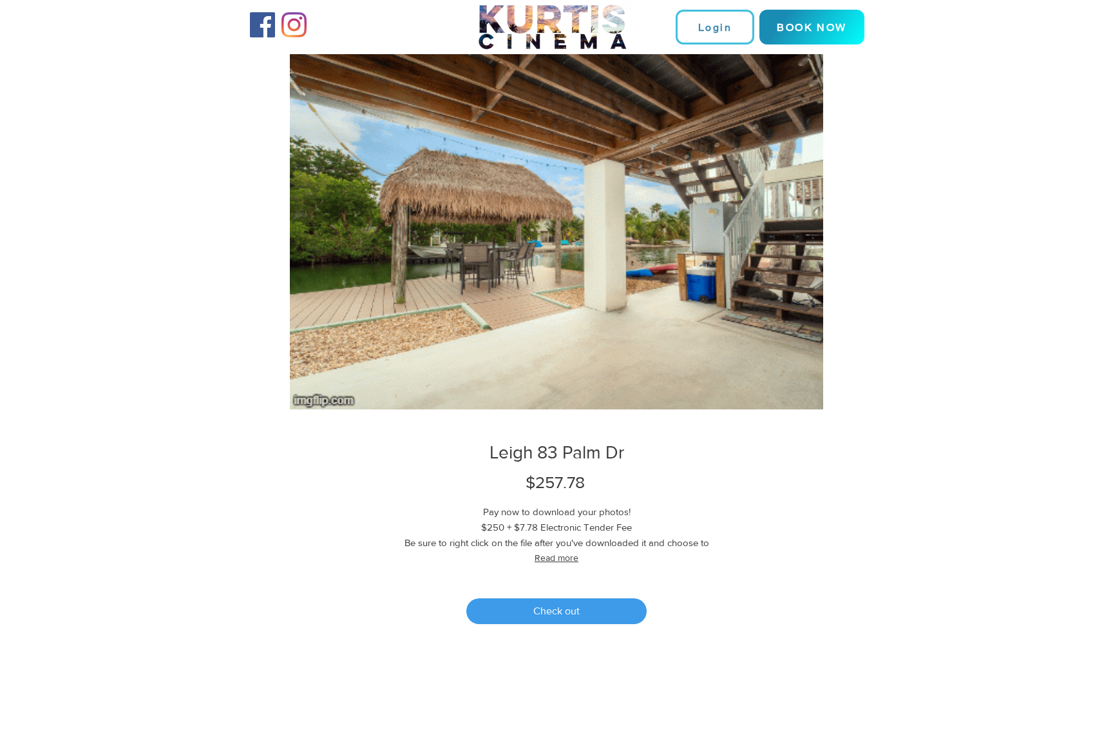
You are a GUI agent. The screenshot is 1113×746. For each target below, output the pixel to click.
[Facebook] (262, 24)
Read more (556, 558)
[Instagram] (294, 24)
